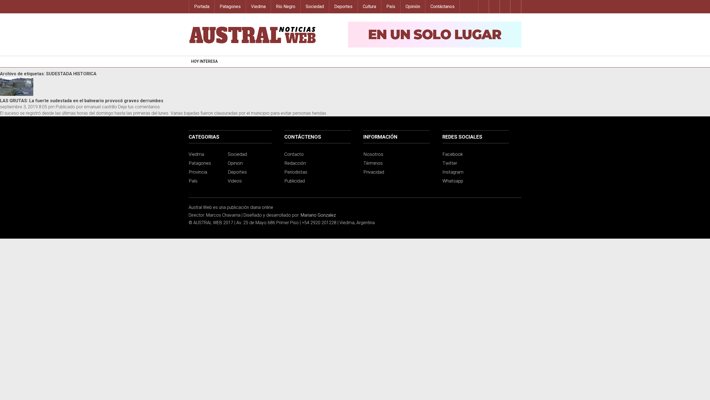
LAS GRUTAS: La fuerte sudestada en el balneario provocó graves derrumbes (81, 100)
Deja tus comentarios (139, 106)
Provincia (198, 172)
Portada (201, 6)
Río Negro (285, 6)
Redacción (295, 163)
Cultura (369, 6)
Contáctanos (442, 6)
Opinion (235, 163)
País (390, 6)
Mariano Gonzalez (318, 215)
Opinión (412, 6)
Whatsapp (452, 181)
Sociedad (315, 6)
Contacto (294, 154)
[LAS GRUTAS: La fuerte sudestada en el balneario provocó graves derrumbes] (16, 94)
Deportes (343, 6)
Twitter (449, 163)
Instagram (452, 172)
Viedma (258, 6)
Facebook (452, 154)
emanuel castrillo (100, 106)
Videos (235, 181)
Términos (373, 163)
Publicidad (294, 181)
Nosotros (373, 154)
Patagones (230, 6)
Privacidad (373, 172)
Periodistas (295, 172)
